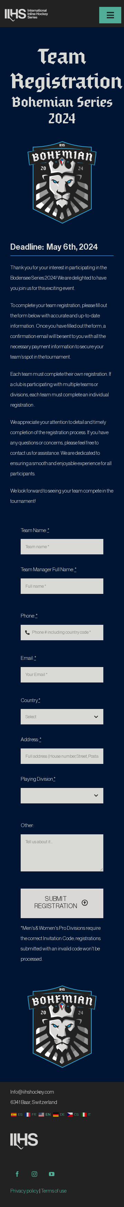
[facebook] (17, 1174)
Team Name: (35, 530)
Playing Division (38, 779)
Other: (27, 825)
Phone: (29, 616)
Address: (31, 739)
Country (30, 700)
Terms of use (53, 1191)
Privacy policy (24, 1191)
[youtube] (52, 1174)
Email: (28, 658)
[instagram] (34, 1174)
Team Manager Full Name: (48, 569)
